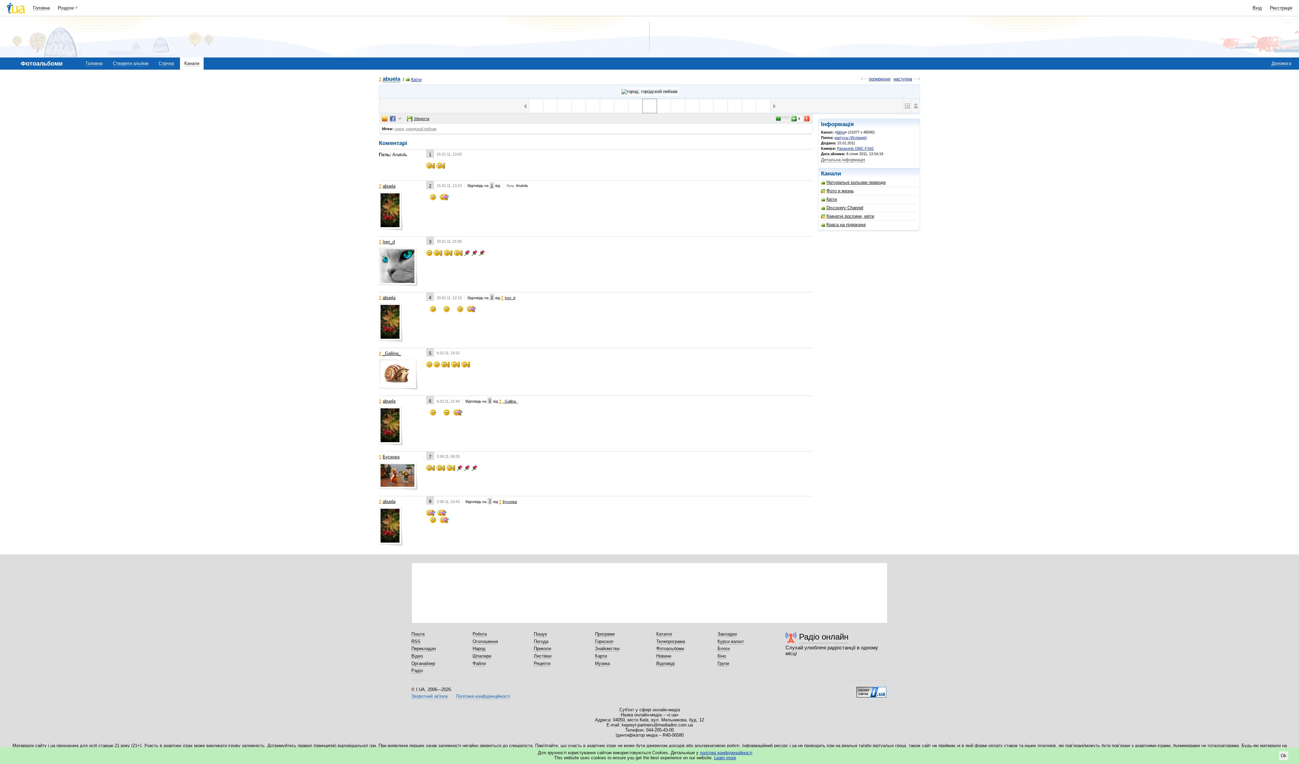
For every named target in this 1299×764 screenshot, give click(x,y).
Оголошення (485, 641)
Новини (663, 656)
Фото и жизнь (840, 190)
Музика (602, 663)
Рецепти (542, 663)
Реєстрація (1281, 7)
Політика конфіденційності (483, 696)
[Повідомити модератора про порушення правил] (807, 118)
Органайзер (423, 663)
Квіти (416, 79)
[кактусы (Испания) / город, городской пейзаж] (649, 92)
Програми (605, 634)
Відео (417, 656)
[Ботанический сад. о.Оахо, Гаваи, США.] (692, 106)
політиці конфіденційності (726, 752)
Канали (191, 63)
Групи (723, 663)
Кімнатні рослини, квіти (850, 216)
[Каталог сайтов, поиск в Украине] (871, 689)
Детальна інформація (843, 159)
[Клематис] (678, 106)
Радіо (417, 670)
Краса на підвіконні (846, 224)
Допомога (1281, 63)
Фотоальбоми (670, 648)
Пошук (540, 634)
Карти (601, 656)
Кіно (721, 656)
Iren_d (389, 241)
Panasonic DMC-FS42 (855, 148)
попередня (879, 78)
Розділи (66, 7)
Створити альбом (131, 63)
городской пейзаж (421, 129)
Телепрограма (670, 641)
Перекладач (423, 648)
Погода (541, 641)
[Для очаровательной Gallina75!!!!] (735, 106)
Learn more (725, 757)
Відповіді (665, 663)
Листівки (542, 656)
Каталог (664, 634)
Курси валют (730, 641)
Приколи (542, 648)
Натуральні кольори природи (856, 182)
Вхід (1257, 7)
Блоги (723, 648)
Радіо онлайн (823, 636)
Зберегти (421, 119)
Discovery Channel (844, 207)
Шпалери (482, 656)
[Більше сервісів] (399, 118)
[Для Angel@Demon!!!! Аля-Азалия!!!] (720, 106)
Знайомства (607, 648)
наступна (902, 78)
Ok (1283, 755)
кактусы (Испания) (851, 138)
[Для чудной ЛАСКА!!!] (706, 106)
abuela (391, 79)
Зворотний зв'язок (429, 696)
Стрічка (166, 63)
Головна (41, 7)
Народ (479, 648)
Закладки (727, 634)
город (399, 129)
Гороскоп (604, 641)
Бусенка (391, 456)
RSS (415, 641)
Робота (480, 634)
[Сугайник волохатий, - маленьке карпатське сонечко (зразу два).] (578, 106)
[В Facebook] (392, 118)
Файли (479, 663)
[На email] (384, 118)
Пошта (418, 634)
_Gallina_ (392, 353)
